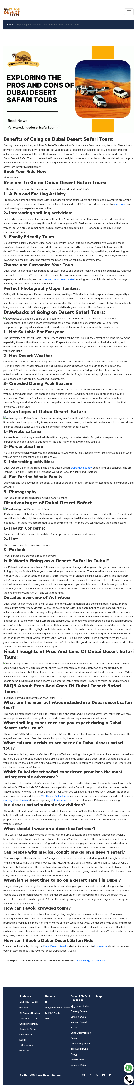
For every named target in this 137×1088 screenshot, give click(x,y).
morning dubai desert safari (59, 279)
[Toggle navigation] (129, 11)
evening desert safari (15, 800)
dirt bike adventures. (63, 800)
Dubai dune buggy (81, 468)
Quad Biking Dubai (80, 1043)
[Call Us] (129, 1080)
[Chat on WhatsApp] (129, 1068)
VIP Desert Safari (80, 1006)
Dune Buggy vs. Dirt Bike (90, 960)
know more (100, 946)
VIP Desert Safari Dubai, (55, 796)
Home (10, 24)
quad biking (119, 204)
